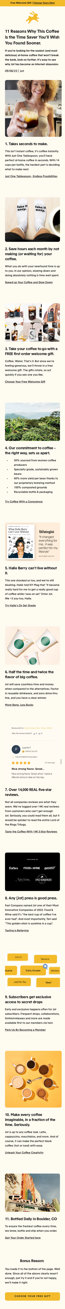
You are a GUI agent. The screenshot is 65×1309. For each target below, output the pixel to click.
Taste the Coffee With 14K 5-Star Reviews (31, 832)
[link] (32, 3)
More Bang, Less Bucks (19, 705)
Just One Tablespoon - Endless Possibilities (31, 176)
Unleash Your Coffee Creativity (24, 1153)
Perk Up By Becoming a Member (25, 1030)
